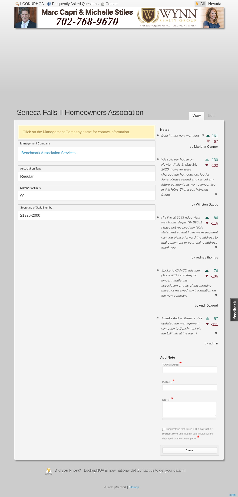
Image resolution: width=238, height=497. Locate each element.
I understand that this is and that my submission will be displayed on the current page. (187, 434)
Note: (167, 399)
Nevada (214, 4)
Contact (112, 4)
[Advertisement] (119, 62)
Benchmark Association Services (48, 153)
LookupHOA (32, 4)
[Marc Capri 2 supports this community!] (119, 27)
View (196, 116)
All (202, 4)
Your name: (172, 364)
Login (232, 495)
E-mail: (168, 381)
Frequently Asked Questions (75, 4)
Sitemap (134, 487)
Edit (211, 116)
